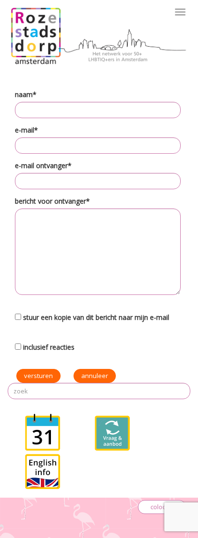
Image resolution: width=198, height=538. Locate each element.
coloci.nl (161, 506)
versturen (38, 375)
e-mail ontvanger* (43, 165)
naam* (26, 94)
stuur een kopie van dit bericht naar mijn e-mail (96, 317)
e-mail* (26, 129)
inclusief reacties (48, 347)
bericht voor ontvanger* (52, 201)
